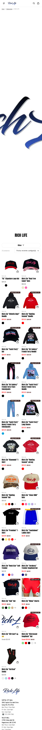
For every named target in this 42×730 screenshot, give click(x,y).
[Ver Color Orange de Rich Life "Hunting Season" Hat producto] (6, 504)
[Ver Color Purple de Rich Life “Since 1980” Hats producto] (32, 504)
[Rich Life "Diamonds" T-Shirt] (11, 446)
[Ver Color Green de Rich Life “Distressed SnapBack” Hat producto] (23, 643)
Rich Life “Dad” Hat (9, 601)
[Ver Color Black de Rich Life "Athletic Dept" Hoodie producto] (3, 323)
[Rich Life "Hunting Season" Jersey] (31, 446)
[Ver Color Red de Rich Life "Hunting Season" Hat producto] (9, 504)
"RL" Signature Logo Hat (10, 278)
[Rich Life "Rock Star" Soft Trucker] (11, 552)
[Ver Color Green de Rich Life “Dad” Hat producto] (9, 608)
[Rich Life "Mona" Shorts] (31, 587)
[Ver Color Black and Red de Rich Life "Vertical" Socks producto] (3, 678)
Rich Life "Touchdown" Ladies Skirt (30, 531)
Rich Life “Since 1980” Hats (30, 496)
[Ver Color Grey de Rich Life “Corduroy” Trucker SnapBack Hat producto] (26, 575)
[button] (34, 3)
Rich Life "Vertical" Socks (9, 670)
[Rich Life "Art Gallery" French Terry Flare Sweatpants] (11, 371)
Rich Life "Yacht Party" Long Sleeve (30, 423)
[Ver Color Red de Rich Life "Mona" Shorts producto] (26, 608)
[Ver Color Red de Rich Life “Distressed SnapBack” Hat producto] (26, 643)
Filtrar (20, 245)
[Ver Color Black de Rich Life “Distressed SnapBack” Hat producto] (29, 643)
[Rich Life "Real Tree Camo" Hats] (31, 265)
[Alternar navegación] (4, 3)
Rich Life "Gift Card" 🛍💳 (10, 635)
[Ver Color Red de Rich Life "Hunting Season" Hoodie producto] (23, 323)
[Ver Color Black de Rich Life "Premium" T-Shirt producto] (3, 539)
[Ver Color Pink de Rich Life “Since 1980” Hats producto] (26, 504)
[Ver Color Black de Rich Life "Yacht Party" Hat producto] (3, 358)
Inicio (3, 9)
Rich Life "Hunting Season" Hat (8, 496)
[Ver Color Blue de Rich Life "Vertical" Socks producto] (6, 678)
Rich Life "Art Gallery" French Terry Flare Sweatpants (10, 387)
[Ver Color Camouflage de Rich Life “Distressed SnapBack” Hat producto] (32, 643)
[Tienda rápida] (17, 271)
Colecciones (9, 9)
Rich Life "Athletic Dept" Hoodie (10, 315)
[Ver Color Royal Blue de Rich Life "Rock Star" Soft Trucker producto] (3, 575)
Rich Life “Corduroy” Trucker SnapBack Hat (30, 566)
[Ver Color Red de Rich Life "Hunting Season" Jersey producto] (23, 469)
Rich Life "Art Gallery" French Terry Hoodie (30, 350)
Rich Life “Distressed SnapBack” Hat (29, 635)
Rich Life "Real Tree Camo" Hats (29, 279)
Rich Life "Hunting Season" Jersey (28, 460)
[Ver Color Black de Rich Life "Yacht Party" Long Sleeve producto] (23, 431)
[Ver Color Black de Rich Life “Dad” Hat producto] (6, 608)
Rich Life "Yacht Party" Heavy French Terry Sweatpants (10, 424)
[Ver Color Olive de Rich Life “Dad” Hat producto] (3, 608)
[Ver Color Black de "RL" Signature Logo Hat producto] (6, 285)
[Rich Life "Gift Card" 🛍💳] (11, 620)
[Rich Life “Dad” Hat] (11, 587)
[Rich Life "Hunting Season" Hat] (11, 481)
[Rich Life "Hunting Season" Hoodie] (31, 300)
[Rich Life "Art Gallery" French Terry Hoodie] (31, 335)
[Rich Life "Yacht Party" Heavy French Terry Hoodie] (31, 371)
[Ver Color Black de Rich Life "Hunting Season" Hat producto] (12, 504)
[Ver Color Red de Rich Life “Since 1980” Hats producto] (23, 504)
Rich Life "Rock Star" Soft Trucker (11, 566)
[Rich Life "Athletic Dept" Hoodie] (11, 300)
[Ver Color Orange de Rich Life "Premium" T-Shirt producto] (9, 539)
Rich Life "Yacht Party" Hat (10, 350)
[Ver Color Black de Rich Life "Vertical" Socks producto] (12, 678)
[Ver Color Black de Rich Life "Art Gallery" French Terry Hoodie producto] (23, 358)
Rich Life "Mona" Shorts (30, 601)
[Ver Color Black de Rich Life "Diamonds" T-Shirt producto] (3, 469)
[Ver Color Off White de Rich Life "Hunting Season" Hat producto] (3, 504)
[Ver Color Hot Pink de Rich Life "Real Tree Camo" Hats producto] (26, 287)
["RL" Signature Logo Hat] (11, 265)
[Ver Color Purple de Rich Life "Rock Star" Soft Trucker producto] (12, 575)
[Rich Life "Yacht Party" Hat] (11, 335)
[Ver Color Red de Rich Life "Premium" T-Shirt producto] (12, 539)
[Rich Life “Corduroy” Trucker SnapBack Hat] (31, 552)
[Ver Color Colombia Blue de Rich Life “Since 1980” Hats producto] (29, 504)
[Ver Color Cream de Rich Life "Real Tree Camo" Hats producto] (23, 287)
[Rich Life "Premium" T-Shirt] (11, 516)
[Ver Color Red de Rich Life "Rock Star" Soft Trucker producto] (9, 575)
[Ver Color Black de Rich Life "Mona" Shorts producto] (23, 608)
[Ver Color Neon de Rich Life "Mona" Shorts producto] (29, 608)
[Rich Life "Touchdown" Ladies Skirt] (31, 516)
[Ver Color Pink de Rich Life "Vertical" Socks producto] (9, 678)
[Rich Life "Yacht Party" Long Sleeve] (31, 408)
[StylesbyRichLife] (12, 3)
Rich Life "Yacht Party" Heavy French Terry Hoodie (30, 387)
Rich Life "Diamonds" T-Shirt (10, 460)
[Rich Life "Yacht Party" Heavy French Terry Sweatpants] (11, 408)
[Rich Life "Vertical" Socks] (11, 655)
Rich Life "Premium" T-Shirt (10, 531)
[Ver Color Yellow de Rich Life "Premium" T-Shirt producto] (6, 539)
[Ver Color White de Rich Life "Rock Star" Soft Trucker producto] (6, 575)
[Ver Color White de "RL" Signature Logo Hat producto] (3, 285)
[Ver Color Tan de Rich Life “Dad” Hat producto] (12, 608)
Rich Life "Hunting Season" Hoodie (28, 315)
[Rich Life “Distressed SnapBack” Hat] (31, 620)
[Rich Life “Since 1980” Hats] (31, 481)
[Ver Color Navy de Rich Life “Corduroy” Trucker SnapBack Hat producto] (23, 575)
